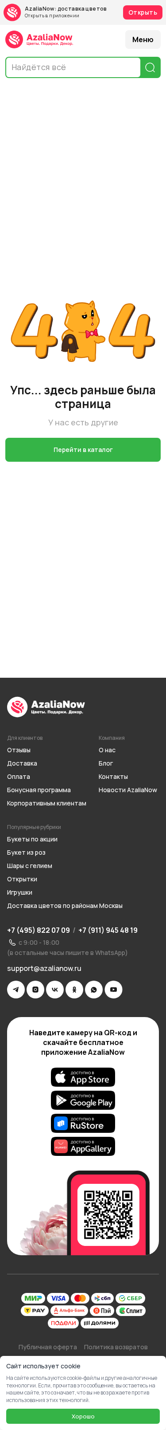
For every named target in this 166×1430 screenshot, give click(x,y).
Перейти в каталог (83, 449)
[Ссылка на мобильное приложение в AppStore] (83, 1077)
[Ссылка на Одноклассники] (74, 989)
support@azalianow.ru (44, 968)
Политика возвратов (116, 1347)
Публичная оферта (48, 1347)
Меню (143, 39)
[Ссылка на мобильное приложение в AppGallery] (83, 1146)
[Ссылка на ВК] (55, 989)
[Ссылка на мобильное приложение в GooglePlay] (83, 1100)
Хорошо (83, 1416)
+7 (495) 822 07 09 (38, 930)
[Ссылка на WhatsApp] (94, 989)
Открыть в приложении (52, 15)
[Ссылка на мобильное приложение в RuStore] (83, 1123)
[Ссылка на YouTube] (113, 989)
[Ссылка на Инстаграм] (35, 989)
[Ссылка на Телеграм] (16, 989)
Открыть (142, 12)
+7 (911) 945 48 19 (108, 930)
